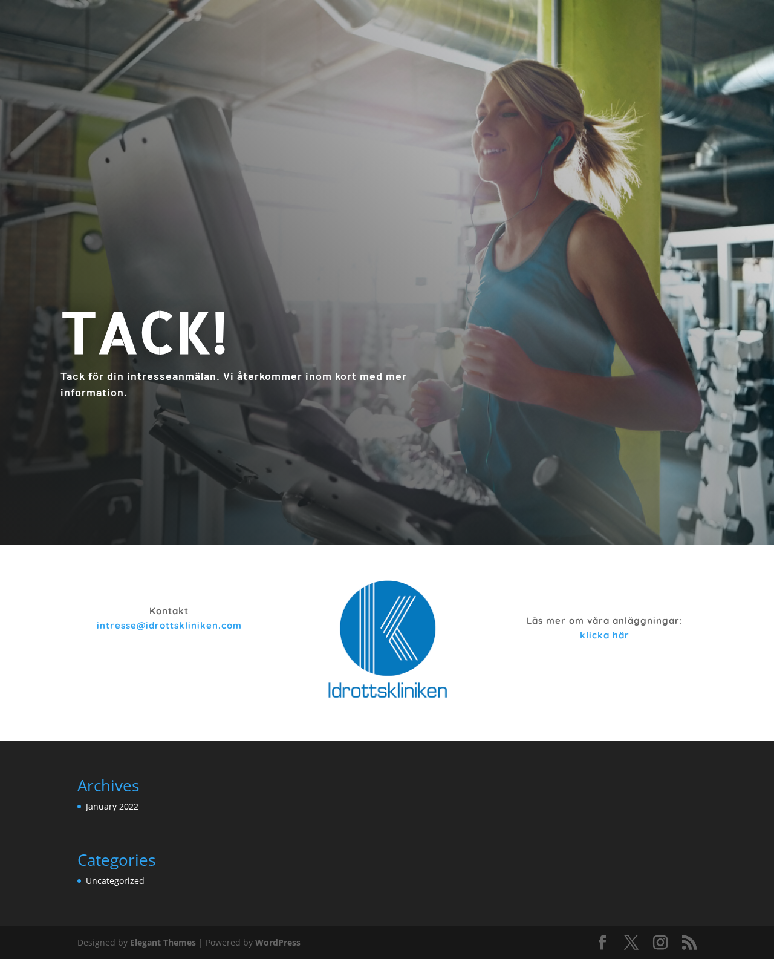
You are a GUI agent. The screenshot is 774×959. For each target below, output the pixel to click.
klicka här (604, 635)
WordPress (278, 942)
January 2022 (112, 806)
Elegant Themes (163, 942)
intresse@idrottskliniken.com (169, 625)
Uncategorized (115, 880)
